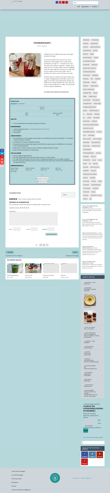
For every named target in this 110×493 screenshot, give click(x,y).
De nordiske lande (89, 61)
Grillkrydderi (87, 375)
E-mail (28, 229)
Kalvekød (96, 117)
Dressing (94, 64)
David (83, 206)
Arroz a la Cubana (89, 329)
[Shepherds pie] (88, 385)
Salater (85, 167)
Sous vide (86, 181)
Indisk (85, 110)
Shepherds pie (88, 386)
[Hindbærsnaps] (24, 76)
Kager (89, 117)
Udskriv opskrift (42, 178)
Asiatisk (85, 47)
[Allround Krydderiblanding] (90, 360)
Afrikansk (86, 40)
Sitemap (14, 486)
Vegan (93, 192)
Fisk (92, 79)
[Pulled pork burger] (51, 268)
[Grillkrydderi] (90, 374)
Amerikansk (94, 43)
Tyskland (86, 192)
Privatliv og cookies (17, 478)
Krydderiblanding (88, 132)
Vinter (85, 199)
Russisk (95, 163)
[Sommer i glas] (90, 322)
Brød (91, 54)
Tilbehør (95, 188)
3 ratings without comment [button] (33, 199)
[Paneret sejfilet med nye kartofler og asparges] (90, 393)
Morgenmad (87, 149)
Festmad (85, 79)
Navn (11, 229)
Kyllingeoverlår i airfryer (89, 262)
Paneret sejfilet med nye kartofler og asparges (90, 395)
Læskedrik (91, 135)
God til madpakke (88, 89)
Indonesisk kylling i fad (90, 368)
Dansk (96, 57)
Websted (44, 229)
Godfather (87, 342)
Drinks (94, 7)
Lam (84, 135)
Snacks (85, 177)
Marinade (86, 142)
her (102, 437)
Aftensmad (95, 40)
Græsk (95, 93)
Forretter (86, 82)
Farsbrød (95, 75)
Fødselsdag (94, 86)
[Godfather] (89, 341)
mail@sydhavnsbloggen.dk (23, 490)
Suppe (100, 181)
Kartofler (86, 121)
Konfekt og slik (88, 128)
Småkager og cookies (89, 174)
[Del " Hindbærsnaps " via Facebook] (40, 245)
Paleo (94, 160)
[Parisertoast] (90, 353)
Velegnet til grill (96, 195)
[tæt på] (82, 442)
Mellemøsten (95, 142)
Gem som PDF (43, 181)
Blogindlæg (87, 50)
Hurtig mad (97, 103)
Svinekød (86, 185)
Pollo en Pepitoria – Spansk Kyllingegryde (91, 336)
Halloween (86, 100)
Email (99, 423)
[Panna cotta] (33, 268)
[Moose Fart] (89, 282)
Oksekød (86, 156)
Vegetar (85, 195)
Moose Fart (87, 284)
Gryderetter (87, 93)
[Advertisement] (55, 21)
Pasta (100, 160)
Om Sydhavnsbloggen (17, 475)
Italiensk (89, 114)
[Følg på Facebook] (57, 2)
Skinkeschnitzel (91, 233)
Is (83, 114)
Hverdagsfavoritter (89, 107)
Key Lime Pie (87, 307)
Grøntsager (92, 96)
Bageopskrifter (95, 47)
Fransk (94, 82)
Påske (85, 163)
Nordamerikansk (88, 153)
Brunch (85, 54)
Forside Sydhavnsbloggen (18, 471)
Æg (90, 199)
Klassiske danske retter (90, 124)
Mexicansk (86, 146)
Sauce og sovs (94, 167)
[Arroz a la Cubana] (89, 327)
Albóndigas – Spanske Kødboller (90, 289)
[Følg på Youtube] (63, 2)
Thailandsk (86, 188)
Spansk (93, 181)
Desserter (86, 64)
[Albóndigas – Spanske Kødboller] (87, 288)
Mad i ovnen (87, 139)
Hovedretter (87, 103)
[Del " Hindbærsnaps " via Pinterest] (43, 245)
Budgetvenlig (87, 57)
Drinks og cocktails (89, 68)
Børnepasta (87, 381)
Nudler (98, 153)
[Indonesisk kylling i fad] (90, 367)
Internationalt (94, 110)
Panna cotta (28, 275)
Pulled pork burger (48, 275)
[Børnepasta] (88, 379)
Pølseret (63, 275)
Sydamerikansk (95, 185)
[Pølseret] (69, 268)
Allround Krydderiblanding (91, 362)
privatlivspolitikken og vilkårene (92, 427)
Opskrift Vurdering (14, 208)
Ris (90, 163)
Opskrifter (85, 7)
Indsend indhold (51, 234)
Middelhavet (96, 146)
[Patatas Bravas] (88, 346)
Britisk (95, 50)
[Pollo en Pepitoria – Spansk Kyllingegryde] (90, 334)
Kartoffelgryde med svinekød (90, 206)
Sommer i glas (88, 323)
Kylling (99, 132)
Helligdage (96, 100)
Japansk (96, 114)
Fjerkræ (97, 79)
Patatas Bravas (88, 348)
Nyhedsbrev (15, 482)
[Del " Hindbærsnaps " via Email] (47, 245)
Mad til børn (97, 139)
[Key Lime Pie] (90, 305)
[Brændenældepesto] (15, 268)
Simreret (86, 170)
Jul (84, 117)
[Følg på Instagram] (60, 2)
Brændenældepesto (13, 275)
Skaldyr (93, 170)
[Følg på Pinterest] (66, 2)
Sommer (92, 177)
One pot (93, 156)
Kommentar (13, 211)
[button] (11, 104)
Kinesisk (94, 121)
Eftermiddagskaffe (89, 72)
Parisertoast (87, 355)
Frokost (85, 86)
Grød (84, 96)
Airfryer (85, 43)
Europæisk (86, 75)
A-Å (78, 7)
